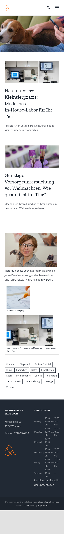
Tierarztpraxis (13, 381)
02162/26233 (21, 433)
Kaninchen (21, 369)
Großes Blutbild (42, 364)
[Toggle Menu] (57, 7)
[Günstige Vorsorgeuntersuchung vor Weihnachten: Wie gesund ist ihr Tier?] (32, 156)
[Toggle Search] (48, 7)
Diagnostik (25, 364)
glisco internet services (48, 501)
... (39, 130)
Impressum (43, 505)
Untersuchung (32, 381)
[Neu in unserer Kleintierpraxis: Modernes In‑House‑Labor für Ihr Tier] (32, 72)
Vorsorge (48, 381)
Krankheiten (47, 369)
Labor (9, 375)
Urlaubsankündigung (16, 310)
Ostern (38, 375)
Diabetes (11, 364)
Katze (34, 369)
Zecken (10, 387)
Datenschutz (30, 505)
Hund (9, 369)
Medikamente (23, 375)
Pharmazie (51, 375)
